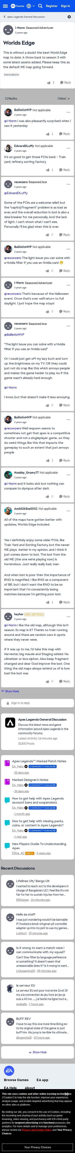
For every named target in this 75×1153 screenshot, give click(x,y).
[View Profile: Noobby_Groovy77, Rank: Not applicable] (8, 475)
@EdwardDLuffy (16, 193)
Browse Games (16, 1080)
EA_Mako (18, 766)
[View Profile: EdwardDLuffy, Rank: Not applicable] (8, 148)
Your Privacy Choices (37, 1147)
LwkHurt (21, 933)
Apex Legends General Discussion (26, 16)
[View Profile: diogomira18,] (10, 1022)
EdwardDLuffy (24, 146)
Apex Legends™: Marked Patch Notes (39, 761)
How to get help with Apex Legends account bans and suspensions (38, 800)
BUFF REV (23, 1019)
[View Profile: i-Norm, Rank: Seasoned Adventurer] (8, 30)
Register (52, 6)
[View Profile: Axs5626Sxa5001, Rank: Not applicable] (8, 511)
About (30, 1088)
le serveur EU (25, 986)
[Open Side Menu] (5, 6)
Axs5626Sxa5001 (26, 509)
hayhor (18, 614)
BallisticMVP (23, 110)
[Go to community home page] (17, 6)
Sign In (65, 6)
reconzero (21, 182)
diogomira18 (24, 1037)
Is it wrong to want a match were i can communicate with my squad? (40, 950)
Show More (12, 691)
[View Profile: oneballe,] (10, 989)
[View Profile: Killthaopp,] (10, 884)
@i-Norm (10, 121)
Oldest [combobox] (64, 99)
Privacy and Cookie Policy (37, 1130)
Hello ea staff (25, 914)
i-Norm (20, 28)
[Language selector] (31, 6)
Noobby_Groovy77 (26, 472)
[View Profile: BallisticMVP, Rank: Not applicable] (8, 112)
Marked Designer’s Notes (30, 780)
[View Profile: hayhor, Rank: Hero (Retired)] (8, 617)
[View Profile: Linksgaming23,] (10, 951)
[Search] (40, 6)
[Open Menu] (69, 17)
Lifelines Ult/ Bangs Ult (33, 881)
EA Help (10, 1088)
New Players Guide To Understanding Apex (39, 846)
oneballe (21, 1004)
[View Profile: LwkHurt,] (10, 917)
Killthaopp (22, 900)
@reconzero (12, 258)
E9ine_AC (18, 853)
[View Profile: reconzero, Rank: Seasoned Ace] (8, 184)
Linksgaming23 (25, 971)
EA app (42, 1080)
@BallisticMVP (14, 334)
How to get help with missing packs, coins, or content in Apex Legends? (38, 823)
